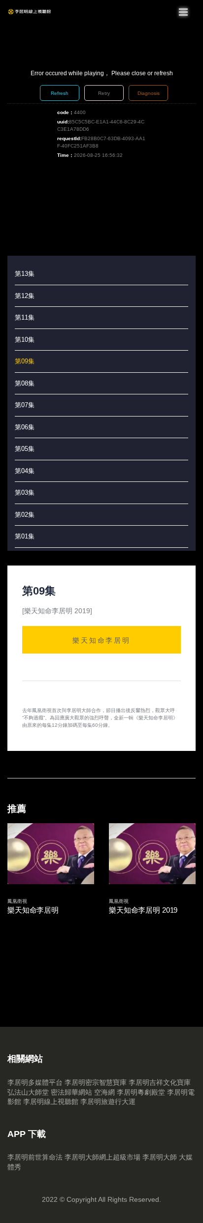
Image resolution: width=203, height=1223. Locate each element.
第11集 (24, 317)
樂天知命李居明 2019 (143, 910)
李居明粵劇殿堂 (141, 1092)
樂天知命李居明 (101, 640)
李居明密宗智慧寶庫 (96, 1082)
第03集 (24, 492)
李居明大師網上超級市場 (102, 1157)
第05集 (24, 448)
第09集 (24, 361)
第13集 (24, 273)
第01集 (24, 536)
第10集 (24, 339)
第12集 (24, 295)
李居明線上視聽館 (50, 1101)
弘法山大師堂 (28, 1092)
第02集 (24, 514)
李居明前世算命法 (35, 1157)
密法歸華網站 (71, 1092)
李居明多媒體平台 (35, 1082)
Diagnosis (148, 93)
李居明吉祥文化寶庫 (160, 1082)
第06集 (24, 427)
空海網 (104, 1092)
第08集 (24, 383)
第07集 (24, 405)
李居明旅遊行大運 (107, 1101)
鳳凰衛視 (17, 901)
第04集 (24, 471)
